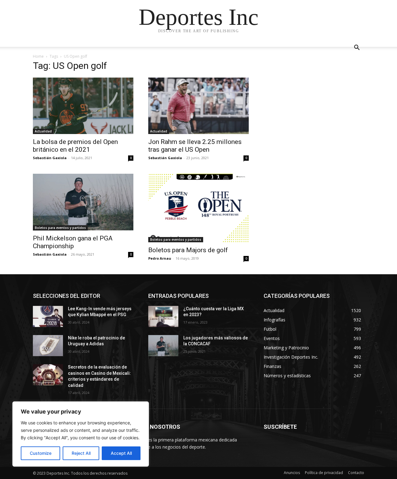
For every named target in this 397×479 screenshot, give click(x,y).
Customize (40, 453)
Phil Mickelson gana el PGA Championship (73, 242)
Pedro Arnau (159, 258)
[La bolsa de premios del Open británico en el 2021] (83, 106)
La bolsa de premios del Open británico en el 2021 (75, 145)
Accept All (121, 453)
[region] (80, 434)
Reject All (81, 453)
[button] (356, 48)
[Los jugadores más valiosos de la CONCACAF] (163, 345)
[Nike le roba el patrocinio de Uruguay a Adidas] (48, 345)
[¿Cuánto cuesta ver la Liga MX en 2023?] (163, 316)
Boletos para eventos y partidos (60, 228)
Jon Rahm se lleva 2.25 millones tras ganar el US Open (195, 145)
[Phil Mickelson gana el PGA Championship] (83, 202)
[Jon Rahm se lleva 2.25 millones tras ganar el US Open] (198, 106)
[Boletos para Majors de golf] (198, 208)
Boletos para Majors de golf (188, 250)
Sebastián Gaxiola (50, 157)
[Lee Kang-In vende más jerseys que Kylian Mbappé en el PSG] (48, 316)
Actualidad (43, 131)
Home (38, 56)
